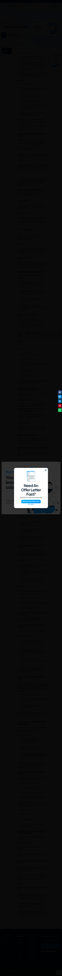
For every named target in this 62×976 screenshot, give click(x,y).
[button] (60, 392)
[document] (31, 488)
